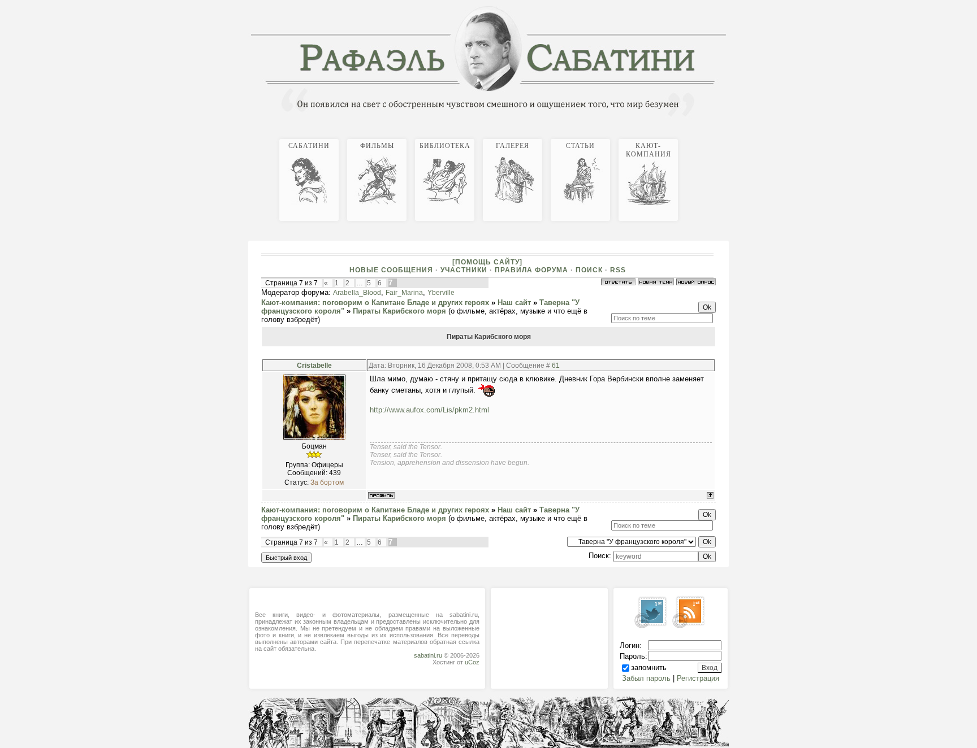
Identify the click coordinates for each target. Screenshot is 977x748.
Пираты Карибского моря (399, 311)
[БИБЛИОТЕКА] (712, 137)
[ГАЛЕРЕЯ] (717, 137)
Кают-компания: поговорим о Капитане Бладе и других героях (375, 302)
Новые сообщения (391, 270)
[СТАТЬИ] (721, 137)
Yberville (441, 293)
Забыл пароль (646, 678)
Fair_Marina (404, 293)
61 (556, 365)
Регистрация (698, 678)
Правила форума (531, 270)
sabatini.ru (428, 655)
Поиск (589, 270)
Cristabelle (314, 365)
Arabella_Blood (357, 293)
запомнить (649, 667)
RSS (618, 270)
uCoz (472, 662)
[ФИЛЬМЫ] (708, 137)
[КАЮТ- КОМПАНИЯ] (726, 137)
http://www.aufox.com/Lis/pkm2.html (429, 410)
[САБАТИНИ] (703, 137)
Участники (463, 270)
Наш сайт (514, 302)
